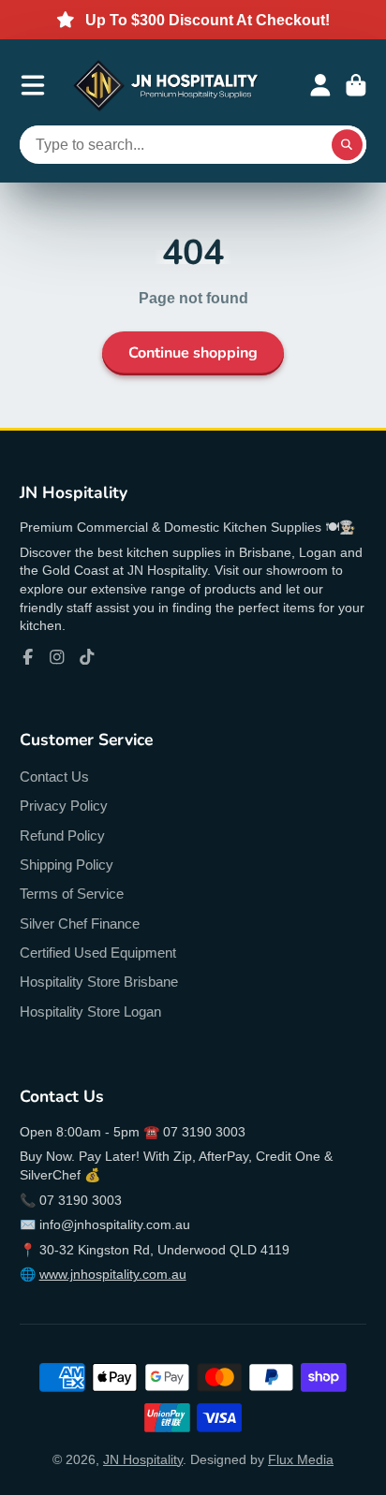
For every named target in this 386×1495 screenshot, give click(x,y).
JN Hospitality (143, 1459)
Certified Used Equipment (98, 952)
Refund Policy (62, 835)
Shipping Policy (66, 864)
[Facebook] (28, 657)
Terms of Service (72, 893)
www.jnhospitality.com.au (112, 1274)
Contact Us (54, 776)
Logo (166, 85)
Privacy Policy (64, 805)
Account (320, 85)
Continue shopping (193, 353)
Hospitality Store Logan (90, 1011)
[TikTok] (87, 657)
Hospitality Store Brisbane (99, 981)
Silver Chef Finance (80, 923)
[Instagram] (57, 657)
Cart (356, 85)
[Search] (348, 145)
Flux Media (301, 1459)
